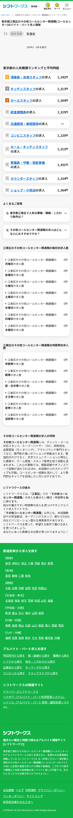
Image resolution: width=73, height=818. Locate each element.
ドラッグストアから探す (43, 673)
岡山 (21, 625)
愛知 (8, 576)
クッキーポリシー (14, 796)
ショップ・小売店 (23, 190)
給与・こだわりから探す (40, 661)
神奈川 (16, 563)
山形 (44, 600)
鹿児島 (49, 638)
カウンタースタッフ (24, 178)
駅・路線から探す (39, 655)
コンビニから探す (14, 673)
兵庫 (14, 588)
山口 (34, 625)
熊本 (28, 638)
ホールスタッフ (21, 100)
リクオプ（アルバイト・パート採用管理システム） (34, 697)
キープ (57, 8)
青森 (17, 600)
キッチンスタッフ (23, 88)
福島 (50, 600)
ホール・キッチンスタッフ (29, 146)
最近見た (48, 8)
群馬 (50, 563)
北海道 (9, 600)
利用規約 (30, 790)
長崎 (21, 638)
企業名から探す (12, 667)
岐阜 (28, 576)
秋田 (37, 600)
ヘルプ (20, 790)
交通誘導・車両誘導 (25, 123)
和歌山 (42, 588)
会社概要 (8, 790)
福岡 (8, 638)
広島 (28, 625)
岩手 (24, 600)
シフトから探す (12, 661)
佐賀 (14, 638)
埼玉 (24, 563)
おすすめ (16, 34)
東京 (8, 563)
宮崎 (41, 638)
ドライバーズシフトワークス (20, 692)
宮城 (30, 600)
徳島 (41, 625)
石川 (21, 613)
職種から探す (61, 655)
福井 (28, 613)
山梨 (34, 613)
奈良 (34, 588)
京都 (21, 588)
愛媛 (54, 625)
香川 (47, 625)
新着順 (31, 34)
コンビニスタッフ (23, 135)
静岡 (14, 576)
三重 (21, 576)
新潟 (8, 613)
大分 (34, 638)
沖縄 (57, 638)
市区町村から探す (14, 655)
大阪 (8, 588)
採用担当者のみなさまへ (18, 802)
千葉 (30, 563)
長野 (41, 613)
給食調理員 (18, 112)
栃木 (44, 563)
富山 (14, 613)
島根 (14, 625)
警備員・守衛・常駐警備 (28, 162)
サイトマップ (34, 796)
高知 (61, 625)
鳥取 (8, 625)
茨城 (37, 563)
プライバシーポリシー (51, 790)
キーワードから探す (37, 667)
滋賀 (28, 588)
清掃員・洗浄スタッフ (26, 77)
